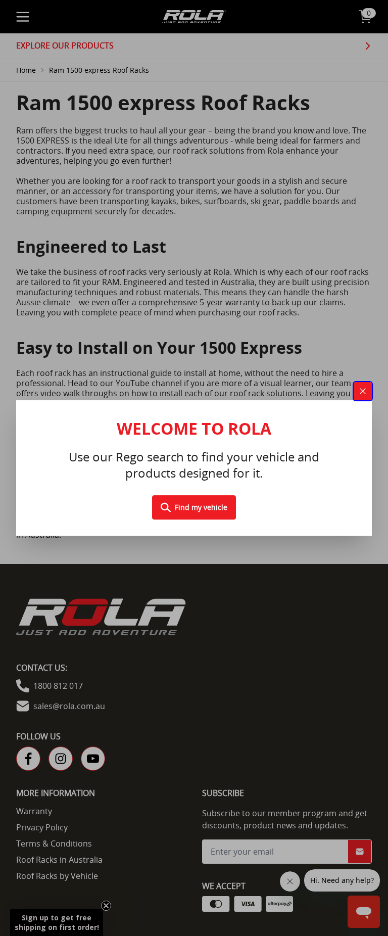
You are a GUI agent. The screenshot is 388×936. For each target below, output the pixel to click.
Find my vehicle (201, 507)
